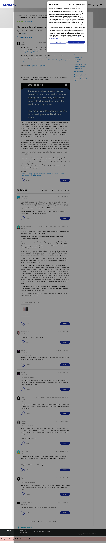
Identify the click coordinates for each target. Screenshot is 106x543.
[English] (9, 4)
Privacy (8, 535)
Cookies (8, 530)
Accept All (76, 42)
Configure (58, 42)
